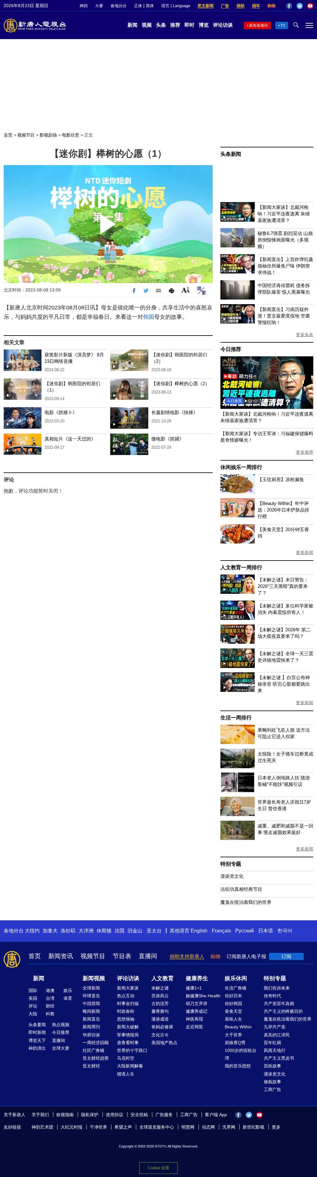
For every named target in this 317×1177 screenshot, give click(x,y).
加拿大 (50, 930)
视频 (147, 25)
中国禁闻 (91, 1003)
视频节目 (26, 135)
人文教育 (162, 978)
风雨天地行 (274, 1050)
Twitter (300, 6)
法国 (119, 930)
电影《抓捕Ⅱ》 (61, 412)
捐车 (256, 5)
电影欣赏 (70, 135)
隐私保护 (89, 1114)
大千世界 (233, 1034)
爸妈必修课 (162, 1026)
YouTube (310, 6)
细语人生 (125, 1073)
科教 (50, 1013)
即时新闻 (37, 1032)
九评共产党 (274, 1026)
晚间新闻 (91, 1011)
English (199, 930)
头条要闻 (37, 1024)
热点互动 (125, 995)
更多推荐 (304, 452)
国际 (32, 990)
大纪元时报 (71, 1127)
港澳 (50, 990)
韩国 (148, 317)
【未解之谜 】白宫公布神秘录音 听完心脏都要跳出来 (284, 684)
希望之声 (123, 1127)
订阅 (286, 956)
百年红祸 (272, 1042)
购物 (271, 5)
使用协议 (114, 1114)
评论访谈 (223, 25)
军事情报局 (128, 1034)
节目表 (122, 956)
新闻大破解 (128, 1026)
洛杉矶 (68, 930)
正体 (138, 5)
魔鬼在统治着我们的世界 (245, 902)
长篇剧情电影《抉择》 (174, 412)
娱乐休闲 (236, 978)
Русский (244, 930)
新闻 (132, 25)
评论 (32, 1005)
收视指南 (65, 1114)
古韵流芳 (160, 1003)
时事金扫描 (128, 1003)
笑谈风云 (160, 995)
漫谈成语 (160, 1019)
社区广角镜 (93, 1050)
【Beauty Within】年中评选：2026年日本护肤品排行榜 (283, 510)
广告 (225, 5)
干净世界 (98, 1127)
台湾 (50, 998)
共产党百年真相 (279, 1003)
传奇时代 (272, 995)
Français (221, 930)
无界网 (228, 1127)
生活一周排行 (236, 718)
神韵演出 (37, 1048)
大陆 (32, 1013)
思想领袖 (125, 1019)
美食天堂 (233, 1011)
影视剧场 (48, 135)
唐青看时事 (128, 1042)
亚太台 (154, 930)
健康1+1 (194, 987)
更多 (276, 1127)
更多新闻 (304, 552)
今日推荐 (230, 349)
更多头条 (304, 334)
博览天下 (37, 1040)
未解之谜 (160, 987)
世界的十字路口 (132, 1050)
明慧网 (187, 1127)
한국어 (284, 930)
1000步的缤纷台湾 (240, 1054)
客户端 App (216, 1114)
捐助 (241, 5)
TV (282, 25)
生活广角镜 (235, 987)
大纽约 (32, 930)
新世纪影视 (253, 1127)
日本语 (265, 930)
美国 (32, 998)
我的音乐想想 (238, 1065)
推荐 (175, 25)
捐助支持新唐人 (187, 956)
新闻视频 (94, 978)
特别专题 (230, 864)
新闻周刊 (91, 1026)
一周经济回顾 (96, 1042)
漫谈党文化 (232, 876)
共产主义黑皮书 (279, 1058)
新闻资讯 (60, 956)
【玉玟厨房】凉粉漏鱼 (281, 479)
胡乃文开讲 (196, 1003)
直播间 (148, 956)
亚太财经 (91, 1065)
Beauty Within (238, 1026)
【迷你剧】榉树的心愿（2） (180, 383)
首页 (8, 135)
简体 (150, 5)
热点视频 (60, 1024)
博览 (204, 25)
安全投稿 (139, 1114)
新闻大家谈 (128, 987)
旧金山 (135, 930)
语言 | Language (175, 5)
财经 (50, 1005)
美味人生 (233, 1019)
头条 (161, 25)
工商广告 (272, 1089)
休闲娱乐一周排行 (241, 467)
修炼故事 (272, 1081)
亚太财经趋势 (96, 1058)
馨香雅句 (160, 1011)
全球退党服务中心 (156, 1127)
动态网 (208, 1127)
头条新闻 (230, 154)
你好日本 (233, 995)
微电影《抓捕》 (167, 438)
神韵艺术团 (42, 1127)
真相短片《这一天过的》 (70, 438)
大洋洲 (86, 930)
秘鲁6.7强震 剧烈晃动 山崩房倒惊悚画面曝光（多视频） (285, 240)
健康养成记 (196, 1011)
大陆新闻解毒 (130, 1065)
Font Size (185, 290)
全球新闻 (91, 987)
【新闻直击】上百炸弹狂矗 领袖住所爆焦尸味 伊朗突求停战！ (285, 266)
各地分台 (119, 5)
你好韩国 (233, 1003)
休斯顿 (104, 930)
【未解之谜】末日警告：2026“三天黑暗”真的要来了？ (283, 586)
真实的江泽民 (277, 1034)
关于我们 (40, 1114)
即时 (189, 25)
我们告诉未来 (277, 987)
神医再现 (194, 1019)
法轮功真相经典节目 (241, 889)
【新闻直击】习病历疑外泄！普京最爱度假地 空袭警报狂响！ (284, 316)
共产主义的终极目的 (283, 1011)
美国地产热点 (164, 1042)
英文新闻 (206, 5)
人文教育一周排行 (241, 567)
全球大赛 (60, 1048)
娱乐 (67, 990)
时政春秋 (125, 1011)
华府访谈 (91, 1034)
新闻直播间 (258, 25)
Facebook (289, 6)
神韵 (84, 5)
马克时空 (125, 1058)
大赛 (99, 5)
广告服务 (164, 1114)
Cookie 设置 (158, 1168)
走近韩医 (194, 1026)
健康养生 (197, 978)
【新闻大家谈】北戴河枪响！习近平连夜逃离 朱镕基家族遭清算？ (284, 214)
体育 (67, 998)
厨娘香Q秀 (235, 1042)
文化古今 (160, 1034)
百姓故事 (272, 1065)
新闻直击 (91, 1019)
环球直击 (91, 995)
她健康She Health (203, 995)
